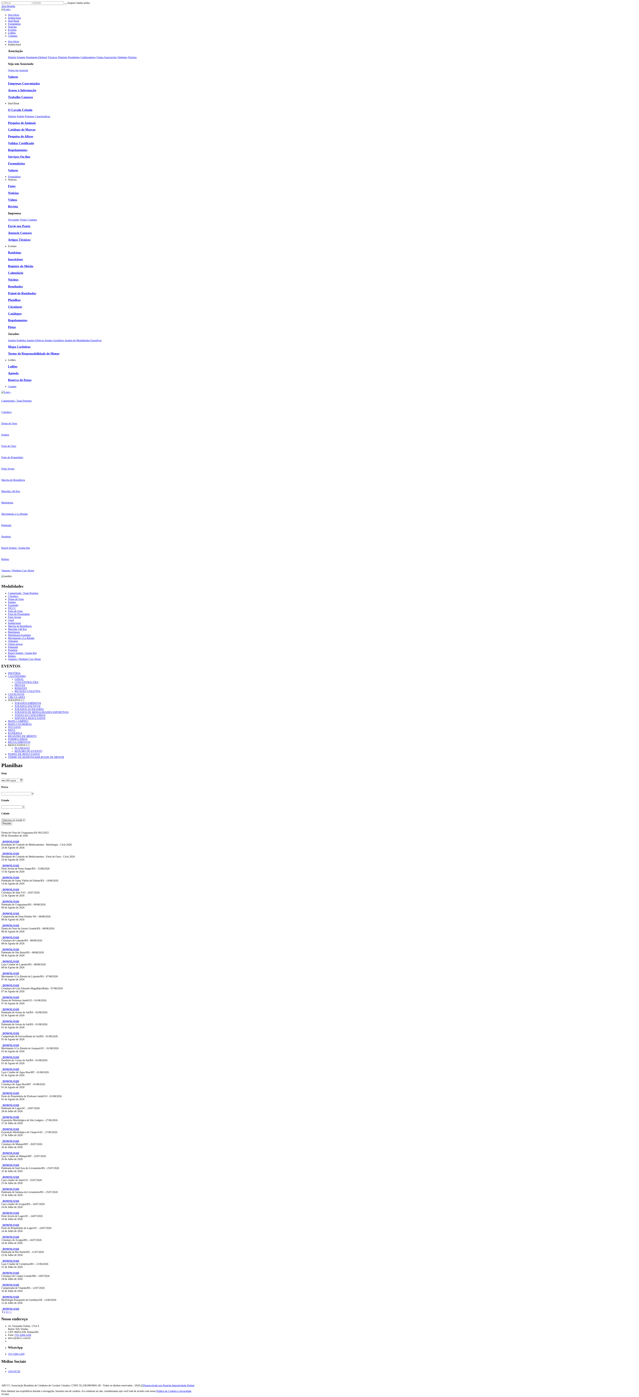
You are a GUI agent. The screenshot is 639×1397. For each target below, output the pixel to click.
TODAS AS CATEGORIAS (30, 715)
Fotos (11, 186)
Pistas (12, 327)
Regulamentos (17, 150)
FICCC (12, 608)
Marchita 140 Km (17, 629)
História (12, 57)
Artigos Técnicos (19, 239)
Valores (13, 77)
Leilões (12, 32)
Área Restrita (8, 6)
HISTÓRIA (14, 673)
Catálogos (15, 313)
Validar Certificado (21, 143)
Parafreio (12, 650)
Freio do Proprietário (19, 614)
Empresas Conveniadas (24, 83)
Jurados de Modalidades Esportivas (83, 340)
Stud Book (13, 20)
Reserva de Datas (19, 380)
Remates (21, 688)
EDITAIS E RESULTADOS (30, 718)
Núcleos (132, 57)
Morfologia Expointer (19, 635)
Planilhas (14, 300)
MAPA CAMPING (18, 721)
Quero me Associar (18, 70)
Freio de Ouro (15, 611)
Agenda (13, 373)
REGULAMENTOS (19, 742)
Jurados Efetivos (36, 340)
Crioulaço (13, 596)
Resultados (15, 286)
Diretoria (62, 57)
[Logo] (6, 392)
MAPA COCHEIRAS (20, 724)
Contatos (12, 35)
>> (10, 1311)
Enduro (12, 602)
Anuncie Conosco (20, 233)
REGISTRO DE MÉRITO (22, 736)
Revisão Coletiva (27, 691)
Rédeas (12, 656)
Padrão (20, 116)
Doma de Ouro (16, 599)
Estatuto (21, 57)
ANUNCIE (14, 1371)
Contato (12, 386)
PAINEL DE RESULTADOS (24, 754)
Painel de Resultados (22, 293)
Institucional (14, 17)
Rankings (14, 252)
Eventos (12, 29)
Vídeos (12, 200)
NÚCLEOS (14, 727)
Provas (20, 685)
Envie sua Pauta (19, 226)
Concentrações (26, 682)
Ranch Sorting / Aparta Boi (22, 653)
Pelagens (29, 116)
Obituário (13, 641)
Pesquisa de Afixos (20, 136)
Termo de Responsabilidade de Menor (34, 353)
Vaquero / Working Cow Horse (24, 659)
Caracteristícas (42, 116)
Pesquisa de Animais (22, 123)
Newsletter (13, 219)
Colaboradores (88, 57)
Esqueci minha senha (79, 2)
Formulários (14, 23)
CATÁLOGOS (16, 694)
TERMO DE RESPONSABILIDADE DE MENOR (36, 757)
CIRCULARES (16, 697)
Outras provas (15, 644)
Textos (23, 219)
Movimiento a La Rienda (21, 638)
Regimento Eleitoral (36, 57)
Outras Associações (106, 57)
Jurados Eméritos (17, 340)
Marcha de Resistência (20, 626)
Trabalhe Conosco (20, 97)
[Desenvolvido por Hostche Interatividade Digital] (167, 1385)
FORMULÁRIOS (17, 739)
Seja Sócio (13, 14)
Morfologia (14, 632)
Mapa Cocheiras (19, 346)
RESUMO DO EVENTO (28, 751)
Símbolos (122, 57)
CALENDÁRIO (17, 676)
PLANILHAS (22, 748)
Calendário (15, 273)
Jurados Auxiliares (55, 340)
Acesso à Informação (22, 90)
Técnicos (52, 57)
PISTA (11, 730)
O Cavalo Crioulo (20, 110)
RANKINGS (15, 733)
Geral (11, 620)
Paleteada (13, 647)
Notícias (12, 26)
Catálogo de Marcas (21, 129)
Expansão (13, 605)
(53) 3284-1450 (23, 1335)
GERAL (19, 679)
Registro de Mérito (20, 266)
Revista (13, 206)
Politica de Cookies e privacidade (173, 1391)
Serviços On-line (19, 156)
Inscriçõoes (15, 259)
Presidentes (74, 57)
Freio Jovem (14, 617)
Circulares (15, 307)
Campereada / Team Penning (23, 593)
